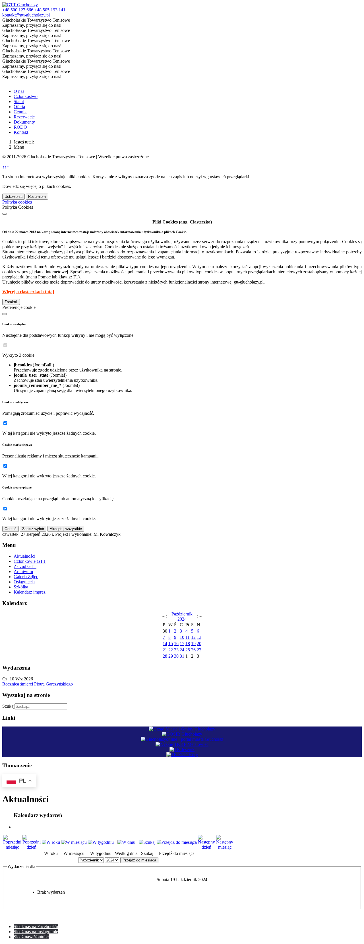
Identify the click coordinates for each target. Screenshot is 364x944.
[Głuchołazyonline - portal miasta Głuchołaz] (182, 739)
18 (187, 643)
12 (193, 637)
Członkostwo (26, 96)
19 (193, 643)
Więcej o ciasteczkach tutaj (28, 291)
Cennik (20, 111)
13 (199, 637)
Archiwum (23, 571)
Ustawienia (13, 196)
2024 (182, 619)
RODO (20, 127)
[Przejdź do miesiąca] (177, 842)
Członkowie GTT (30, 561)
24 (182, 649)
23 (176, 649)
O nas (19, 91)
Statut (19, 101)
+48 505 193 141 (49, 9)
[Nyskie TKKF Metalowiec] (182, 744)
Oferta (19, 106)
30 (176, 656)
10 (182, 637)
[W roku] (51, 842)
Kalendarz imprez (30, 592)
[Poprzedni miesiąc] (12, 847)
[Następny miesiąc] (224, 847)
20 (199, 643)
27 (199, 649)
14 (165, 643)
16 (176, 643)
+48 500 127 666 (17, 9)
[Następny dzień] (206, 847)
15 (170, 643)
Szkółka (21, 586)
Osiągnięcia (24, 581)
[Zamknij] (4, 214)
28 (165, 656)
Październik (182, 613)
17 (182, 643)
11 (187, 637)
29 (170, 656)
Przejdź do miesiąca (139, 860)
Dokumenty (24, 122)
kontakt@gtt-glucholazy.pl (26, 15)
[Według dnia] (126, 842)
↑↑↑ (5, 167)
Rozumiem (37, 196)
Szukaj (8, 706)
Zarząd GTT (25, 566)
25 (187, 649)
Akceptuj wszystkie (66, 529)
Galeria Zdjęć (26, 576)
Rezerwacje (24, 116)
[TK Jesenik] (182, 749)
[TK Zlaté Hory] (182, 754)
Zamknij (11, 302)
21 (165, 649)
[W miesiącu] (74, 842)
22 (170, 649)
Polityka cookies (17, 202)
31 (182, 656)
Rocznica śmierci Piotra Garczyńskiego (37, 684)
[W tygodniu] (101, 842)
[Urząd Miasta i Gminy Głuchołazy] (182, 729)
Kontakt (21, 132)
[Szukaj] (147, 842)
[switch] (5, 345)
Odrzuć (10, 529)
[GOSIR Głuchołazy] (182, 734)
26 (193, 649)
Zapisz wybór (33, 529)
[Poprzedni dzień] (31, 847)
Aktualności (24, 556)
